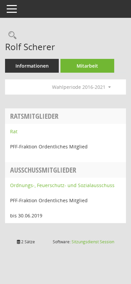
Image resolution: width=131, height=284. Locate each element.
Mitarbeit (87, 66)
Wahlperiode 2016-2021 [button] (79, 87)
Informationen (32, 66)
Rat (13, 131)
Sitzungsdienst (93, 242)
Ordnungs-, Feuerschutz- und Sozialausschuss (62, 185)
